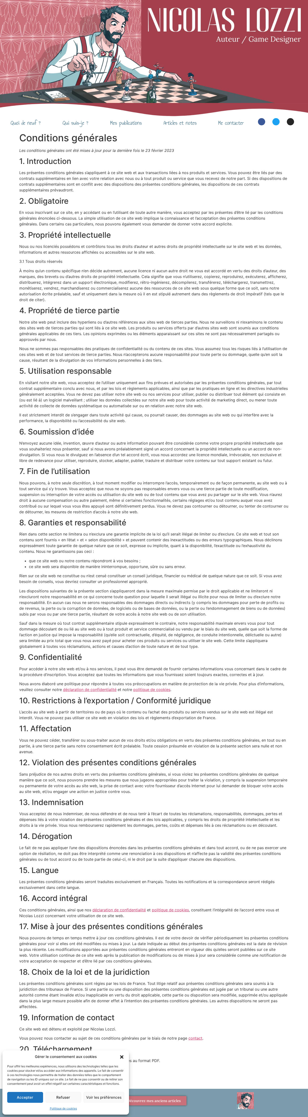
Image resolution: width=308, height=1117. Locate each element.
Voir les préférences (104, 1097)
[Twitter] (276, 121)
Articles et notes (180, 123)
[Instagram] (290, 121)
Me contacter (231, 123)
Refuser (63, 1097)
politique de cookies (151, 689)
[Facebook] (261, 121)
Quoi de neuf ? (26, 123)
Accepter (25, 1097)
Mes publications (126, 123)
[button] (121, 1056)
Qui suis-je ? (75, 123)
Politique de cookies (63, 1108)
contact (195, 1038)
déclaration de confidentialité (89, 689)
